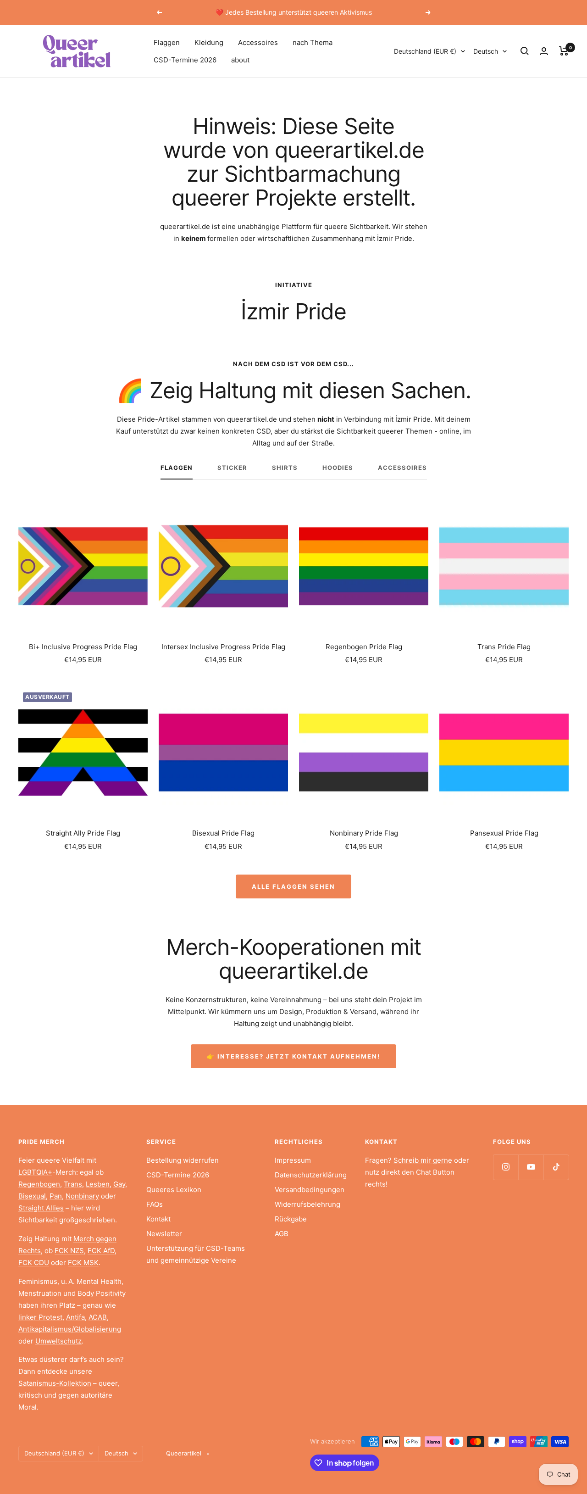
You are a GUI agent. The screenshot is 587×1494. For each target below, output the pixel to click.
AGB (281, 1233)
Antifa (75, 1317)
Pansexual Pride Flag (504, 833)
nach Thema (312, 42)
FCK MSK (83, 1262)
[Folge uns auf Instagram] (505, 1167)
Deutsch (485, 51)
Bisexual (32, 1196)
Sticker (232, 467)
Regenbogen (39, 1184)
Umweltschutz (58, 1341)
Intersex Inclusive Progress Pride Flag (223, 646)
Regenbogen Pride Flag (364, 646)
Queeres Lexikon (173, 1189)
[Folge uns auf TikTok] (556, 1167)
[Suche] (525, 51)
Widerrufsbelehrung (307, 1204)
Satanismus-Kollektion (54, 1383)
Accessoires (258, 42)
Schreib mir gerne (422, 1160)
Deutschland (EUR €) (425, 51)
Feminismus (37, 1281)
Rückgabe (291, 1219)
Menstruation (39, 1293)
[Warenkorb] (564, 51)
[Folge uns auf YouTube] (530, 1167)
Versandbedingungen (309, 1189)
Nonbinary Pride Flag (364, 833)
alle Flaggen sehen (293, 886)
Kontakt (158, 1219)
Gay (119, 1184)
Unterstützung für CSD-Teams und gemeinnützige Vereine (195, 1254)
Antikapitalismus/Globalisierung (69, 1329)
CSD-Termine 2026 (185, 60)
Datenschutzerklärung (311, 1175)
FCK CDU (33, 1262)
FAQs (154, 1204)
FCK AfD (101, 1250)
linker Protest (40, 1317)
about (240, 60)
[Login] (544, 51)
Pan (56, 1196)
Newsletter (164, 1233)
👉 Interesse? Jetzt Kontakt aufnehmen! (293, 1056)
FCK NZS (69, 1250)
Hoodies (337, 467)
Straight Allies (41, 1208)
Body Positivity (102, 1293)
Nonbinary (82, 1196)
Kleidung (208, 42)
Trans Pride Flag (504, 646)
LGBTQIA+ (35, 1172)
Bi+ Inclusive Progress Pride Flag (83, 646)
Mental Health (99, 1281)
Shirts (285, 467)
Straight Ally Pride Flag (83, 833)
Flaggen (167, 42)
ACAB (98, 1317)
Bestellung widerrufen (182, 1160)
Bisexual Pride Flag (223, 833)
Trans (73, 1184)
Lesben (98, 1184)
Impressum (293, 1160)
